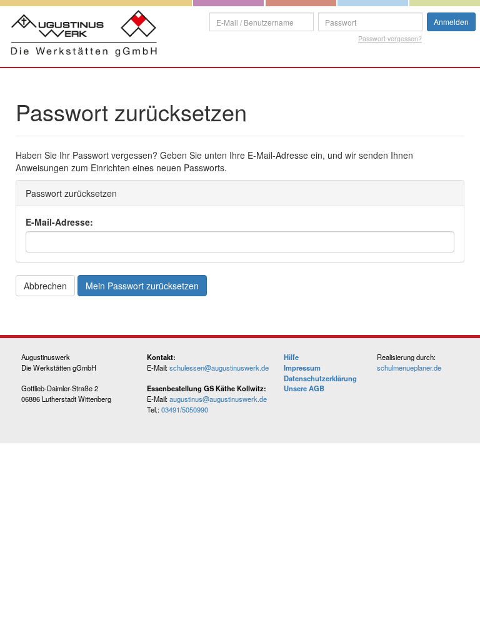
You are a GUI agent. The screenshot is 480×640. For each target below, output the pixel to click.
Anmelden (451, 21)
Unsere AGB (304, 388)
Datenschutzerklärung (320, 378)
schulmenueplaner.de (409, 367)
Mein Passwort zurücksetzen (142, 285)
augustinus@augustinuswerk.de (218, 399)
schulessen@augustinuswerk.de (219, 367)
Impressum (302, 367)
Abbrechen (45, 285)
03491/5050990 (184, 409)
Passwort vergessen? (390, 38)
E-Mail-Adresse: (59, 222)
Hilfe (291, 357)
